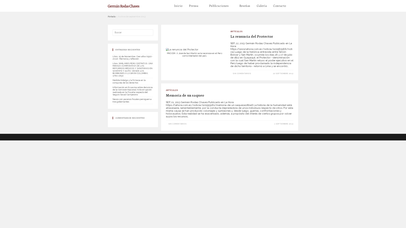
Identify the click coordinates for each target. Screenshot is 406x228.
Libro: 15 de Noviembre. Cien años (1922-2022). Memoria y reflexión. (133, 57)
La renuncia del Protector (251, 36)
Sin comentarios (242, 74)
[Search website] (293, 6)
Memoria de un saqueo (185, 95)
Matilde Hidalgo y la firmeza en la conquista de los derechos (129, 81)
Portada (111, 16)
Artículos (236, 31)
